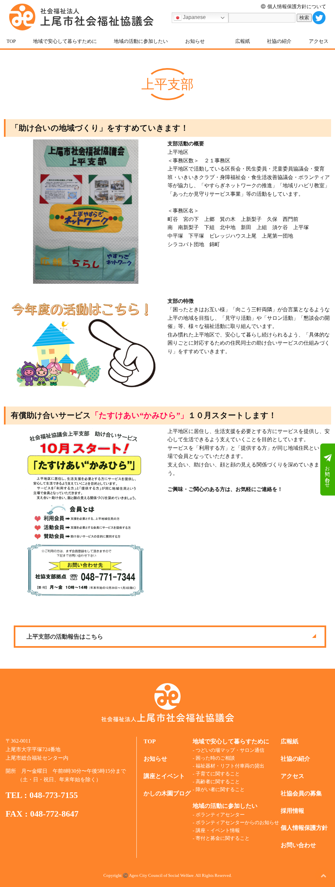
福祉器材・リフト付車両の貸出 (230, 766)
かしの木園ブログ (167, 793)
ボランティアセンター (220, 814)
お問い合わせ (327, 473)
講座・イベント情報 (218, 830)
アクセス (318, 41)
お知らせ (195, 41)
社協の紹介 (279, 41)
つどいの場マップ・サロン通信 (230, 750)
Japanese (194, 17)
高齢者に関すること (218, 781)
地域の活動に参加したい (141, 41)
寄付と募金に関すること (223, 838)
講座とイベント (164, 776)
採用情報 (292, 810)
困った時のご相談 (215, 758)
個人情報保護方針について (296, 6)
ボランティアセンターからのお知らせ (237, 822)
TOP (11, 41)
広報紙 (242, 41)
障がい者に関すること (220, 789)
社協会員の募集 (301, 793)
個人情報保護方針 (304, 827)
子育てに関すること (218, 773)
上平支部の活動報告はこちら (64, 636)
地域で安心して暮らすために (65, 41)
